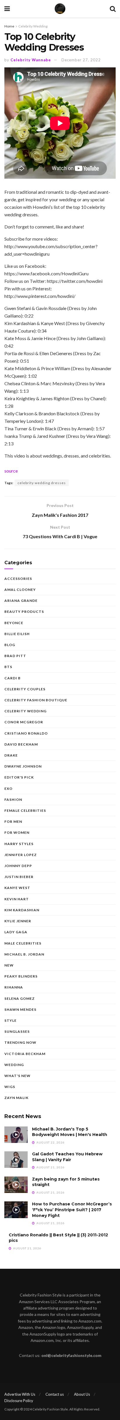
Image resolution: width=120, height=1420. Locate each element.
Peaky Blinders (21, 976)
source (11, 470)
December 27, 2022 (81, 60)
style (10, 1020)
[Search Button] (113, 8)
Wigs (9, 1087)
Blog (9, 645)
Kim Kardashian (21, 910)
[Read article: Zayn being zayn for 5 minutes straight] (16, 1184)
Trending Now (20, 1042)
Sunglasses (17, 1031)
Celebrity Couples (24, 689)
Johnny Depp (18, 866)
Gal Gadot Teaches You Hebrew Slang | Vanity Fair (67, 1156)
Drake (11, 755)
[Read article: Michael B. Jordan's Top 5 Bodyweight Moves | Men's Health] (16, 1134)
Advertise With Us (19, 1394)
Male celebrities (22, 943)
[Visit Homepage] (60, 8)
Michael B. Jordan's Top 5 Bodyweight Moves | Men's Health (69, 1131)
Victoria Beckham (24, 1054)
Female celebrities (25, 810)
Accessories (18, 578)
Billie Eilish (17, 634)
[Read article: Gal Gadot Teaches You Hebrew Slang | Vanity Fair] (16, 1159)
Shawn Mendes (20, 1009)
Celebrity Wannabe (30, 60)
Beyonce (13, 623)
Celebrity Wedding (32, 26)
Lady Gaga (15, 932)
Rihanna (13, 987)
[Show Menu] (7, 8)
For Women (16, 832)
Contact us (54, 1394)
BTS (8, 667)
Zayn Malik (16, 1098)
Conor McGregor (23, 722)
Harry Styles (18, 844)
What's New (17, 1076)
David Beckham (21, 744)
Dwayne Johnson (23, 766)
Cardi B (12, 678)
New (9, 965)
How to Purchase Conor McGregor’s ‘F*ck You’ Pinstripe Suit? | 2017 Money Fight (72, 1209)
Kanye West (17, 888)
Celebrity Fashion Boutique (35, 700)
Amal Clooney (20, 589)
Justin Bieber (18, 877)
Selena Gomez (19, 998)
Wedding (14, 1065)
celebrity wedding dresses (41, 483)
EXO (8, 788)
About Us (82, 1394)
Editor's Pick (19, 777)
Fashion (13, 799)
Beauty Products (24, 611)
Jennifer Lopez (20, 855)
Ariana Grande (21, 600)
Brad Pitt (15, 656)
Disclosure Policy (18, 1400)
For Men (13, 821)
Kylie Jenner (17, 921)
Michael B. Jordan (24, 954)
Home (9, 26)
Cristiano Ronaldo (26, 733)
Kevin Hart (16, 899)
